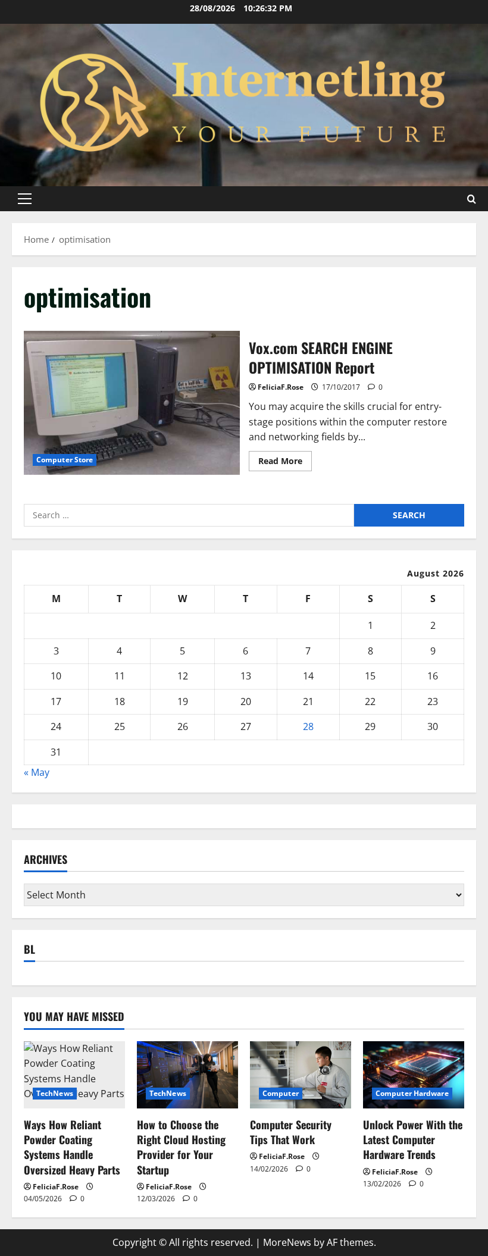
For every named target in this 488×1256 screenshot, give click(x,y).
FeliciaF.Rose (281, 387)
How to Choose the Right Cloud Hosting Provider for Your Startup (181, 1147)
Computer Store (64, 460)
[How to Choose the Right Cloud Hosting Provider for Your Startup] (187, 1074)
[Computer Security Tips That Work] (300, 1074)
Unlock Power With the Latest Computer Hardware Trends (412, 1139)
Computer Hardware (412, 1093)
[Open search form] (471, 198)
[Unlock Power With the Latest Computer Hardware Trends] (413, 1074)
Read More (285, 463)
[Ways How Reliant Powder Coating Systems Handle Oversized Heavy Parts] (74, 1074)
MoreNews (287, 1242)
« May (36, 772)
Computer (280, 1093)
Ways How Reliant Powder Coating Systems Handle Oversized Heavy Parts (72, 1147)
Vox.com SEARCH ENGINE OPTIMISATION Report (132, 403)
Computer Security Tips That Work (290, 1132)
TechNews (54, 1093)
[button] (24, 198)
